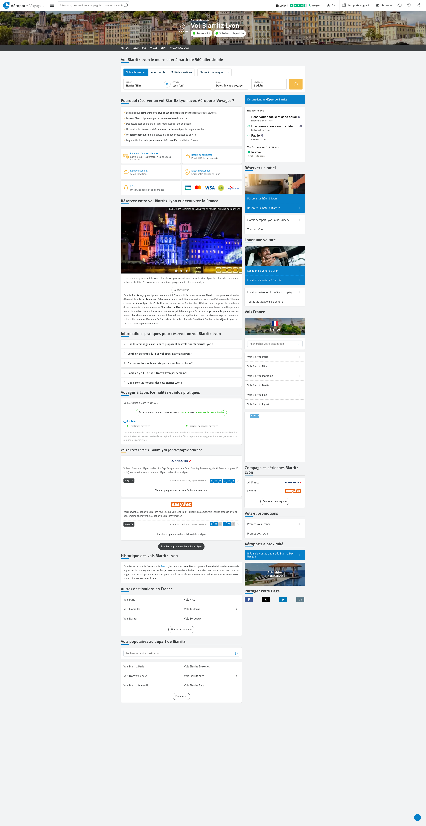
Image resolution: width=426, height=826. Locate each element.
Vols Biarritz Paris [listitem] (133, 666)
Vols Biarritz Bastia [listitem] (258, 385)
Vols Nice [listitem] (189, 599)
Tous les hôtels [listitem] (256, 229)
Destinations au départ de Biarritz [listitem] (267, 99)
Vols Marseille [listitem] (131, 609)
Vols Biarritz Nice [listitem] (194, 675)
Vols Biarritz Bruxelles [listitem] (197, 666)
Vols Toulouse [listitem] (192, 609)
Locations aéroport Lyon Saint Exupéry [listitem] (270, 292)
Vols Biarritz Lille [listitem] (257, 394)
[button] (201, 33)
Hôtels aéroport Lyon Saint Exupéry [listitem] (268, 219)
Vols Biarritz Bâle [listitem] (194, 685)
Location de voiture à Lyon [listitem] (262, 270)
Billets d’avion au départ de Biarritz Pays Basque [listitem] (271, 555)
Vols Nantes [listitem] (130, 618)
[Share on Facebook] (249, 599)
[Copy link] (300, 599)
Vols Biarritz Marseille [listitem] (136, 685)
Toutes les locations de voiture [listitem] (265, 301)
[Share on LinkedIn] (283, 599)
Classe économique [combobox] (211, 72)
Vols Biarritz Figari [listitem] (258, 404)
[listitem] (275, 482)
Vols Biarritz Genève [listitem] (135, 675)
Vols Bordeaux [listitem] (192, 618)
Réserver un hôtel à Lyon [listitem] (262, 198)
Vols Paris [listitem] (129, 599)
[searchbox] (93, 5)
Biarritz (164, 566)
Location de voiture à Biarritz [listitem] (264, 280)
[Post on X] (266, 599)
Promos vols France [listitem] (259, 524)
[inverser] (167, 84)
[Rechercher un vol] (296, 84)
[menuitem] (23, 5)
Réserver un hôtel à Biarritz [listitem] (263, 207)
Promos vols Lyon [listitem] (257, 533)
